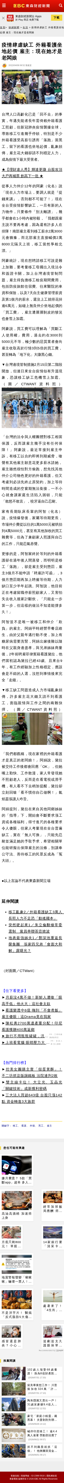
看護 (23, 1125)
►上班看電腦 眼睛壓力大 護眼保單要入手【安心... (26, 1043)
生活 (25, 27)
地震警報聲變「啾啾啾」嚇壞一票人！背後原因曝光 (17, 1280)
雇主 (49, 1125)
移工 (15, 1125)
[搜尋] (59, 8)
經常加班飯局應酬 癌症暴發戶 (52, 1209)
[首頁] (32, 5)
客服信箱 (15, 1476)
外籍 (32, 1125)
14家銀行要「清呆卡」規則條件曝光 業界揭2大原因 (52, 1244)
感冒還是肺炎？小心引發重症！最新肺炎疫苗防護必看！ (11, 1343)
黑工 (41, 1125)
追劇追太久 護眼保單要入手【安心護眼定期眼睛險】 (52, 1343)
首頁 (2, 27)
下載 (57, 17)
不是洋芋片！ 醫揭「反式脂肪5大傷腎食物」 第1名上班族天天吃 (17, 1315)
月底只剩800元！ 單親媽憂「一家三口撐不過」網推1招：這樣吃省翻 (11, 1244)
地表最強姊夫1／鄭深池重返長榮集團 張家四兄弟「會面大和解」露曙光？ (35, 944)
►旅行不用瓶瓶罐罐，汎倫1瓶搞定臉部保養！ (25, 1036)
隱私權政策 (52, 1476)
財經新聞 (14, 27)
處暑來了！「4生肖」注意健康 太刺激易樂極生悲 (52, 1308)
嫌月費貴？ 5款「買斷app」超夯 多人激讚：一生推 (17, 1180)
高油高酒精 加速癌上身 (17, 1215)
